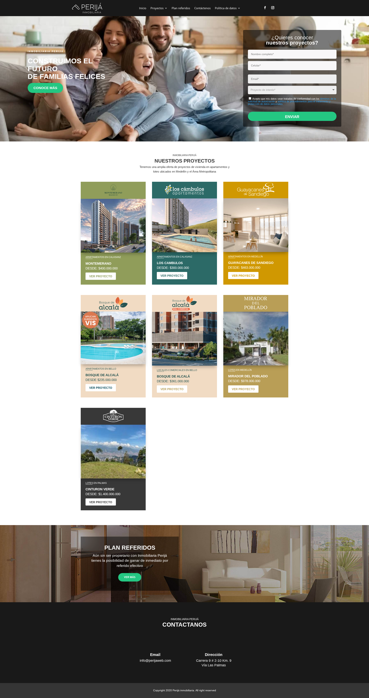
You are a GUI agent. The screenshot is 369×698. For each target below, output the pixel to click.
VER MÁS (129, 577)
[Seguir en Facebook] (265, 8)
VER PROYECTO (100, 276)
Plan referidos (181, 8)
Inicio (142, 8)
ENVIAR (292, 117)
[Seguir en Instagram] (273, 8)
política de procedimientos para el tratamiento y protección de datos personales (289, 102)
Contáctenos (202, 8)
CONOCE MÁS (45, 88)
